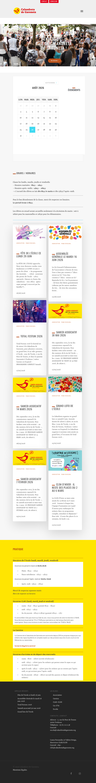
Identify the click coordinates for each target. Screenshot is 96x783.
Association (20, 243)
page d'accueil (30, 243)
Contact (44, 1)
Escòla (55, 709)
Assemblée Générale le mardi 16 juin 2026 (30, 700)
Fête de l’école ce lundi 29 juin (29, 695)
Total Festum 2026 (25, 705)
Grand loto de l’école (25, 712)
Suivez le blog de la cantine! (25, 646)
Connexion (53, 1)
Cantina (56, 699)
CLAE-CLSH (57, 702)
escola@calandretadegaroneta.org (63, 730)
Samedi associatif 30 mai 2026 (29, 708)
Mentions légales (20, 770)
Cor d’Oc (56, 706)
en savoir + (20, 45)
